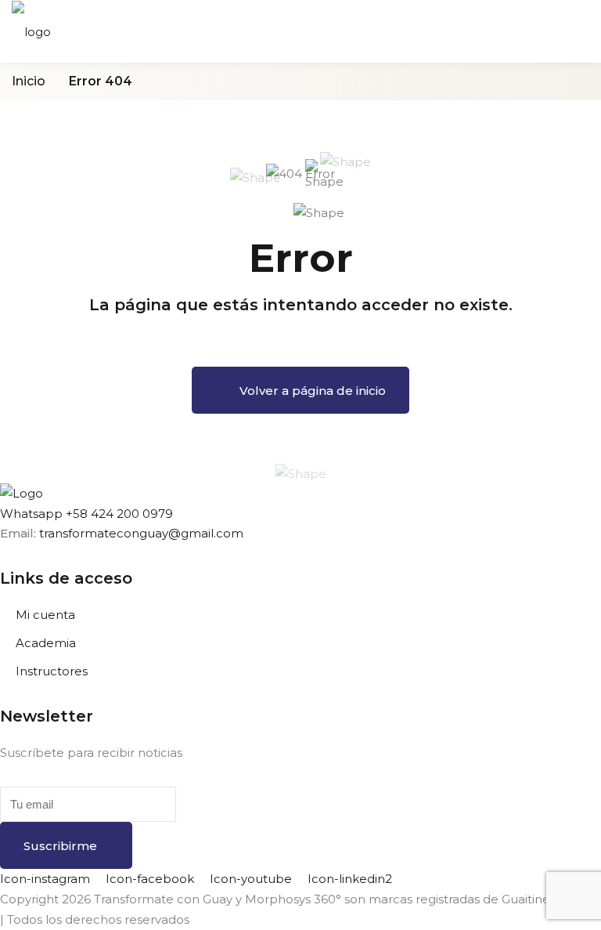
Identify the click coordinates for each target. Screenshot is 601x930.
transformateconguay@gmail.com (141, 533)
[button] (86, 513)
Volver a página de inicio (312, 390)
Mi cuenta (45, 614)
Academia (46, 642)
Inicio (28, 81)
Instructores (52, 671)
